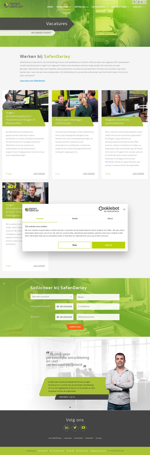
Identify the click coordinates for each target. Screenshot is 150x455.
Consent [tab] (39, 218)
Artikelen (80, 7)
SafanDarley (98, 7)
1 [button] (70, 407)
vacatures (68, 438)
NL (142, 2)
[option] (75, 373)
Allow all (108, 245)
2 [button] (72, 407)
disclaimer (89, 438)
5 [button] (80, 407)
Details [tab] (75, 218)
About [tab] (110, 218)
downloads (79, 438)
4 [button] (77, 407)
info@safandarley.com (98, 451)
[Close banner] (124, 209)
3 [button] (75, 407)
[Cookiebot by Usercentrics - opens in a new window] (109, 209)
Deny (75, 245)
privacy (99, 438)
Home (50, 7)
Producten (62, 7)
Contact (137, 7)
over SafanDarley (55, 438)
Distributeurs (119, 7)
